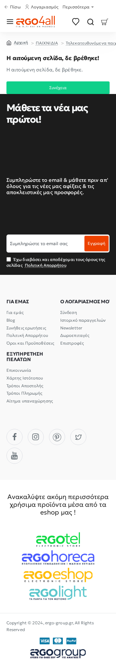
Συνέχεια (57, 87)
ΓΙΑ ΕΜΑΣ (17, 302)
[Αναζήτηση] (90, 21)
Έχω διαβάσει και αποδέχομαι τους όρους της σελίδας (55, 262)
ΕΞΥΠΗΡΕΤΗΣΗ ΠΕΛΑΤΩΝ (24, 356)
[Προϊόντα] (11, 21)
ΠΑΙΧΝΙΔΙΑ (47, 43)
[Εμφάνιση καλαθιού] (105, 21)
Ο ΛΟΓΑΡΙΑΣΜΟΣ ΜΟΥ (86, 302)
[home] (17, 42)
